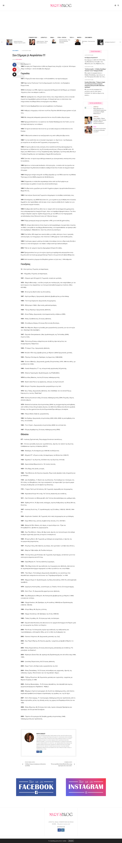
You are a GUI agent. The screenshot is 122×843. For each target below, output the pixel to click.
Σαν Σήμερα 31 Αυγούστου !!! (28, 55)
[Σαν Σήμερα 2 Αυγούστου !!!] (98, 42)
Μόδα (52, 37)
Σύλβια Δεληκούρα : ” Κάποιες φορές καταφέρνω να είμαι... (40, 42)
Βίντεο (79, 37)
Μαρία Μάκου (19, 59)
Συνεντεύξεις (33, 37)
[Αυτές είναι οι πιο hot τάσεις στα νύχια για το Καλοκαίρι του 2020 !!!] (89, 129)
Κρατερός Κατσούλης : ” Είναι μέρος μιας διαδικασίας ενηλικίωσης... (62, 41)
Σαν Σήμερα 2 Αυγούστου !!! (107, 42)
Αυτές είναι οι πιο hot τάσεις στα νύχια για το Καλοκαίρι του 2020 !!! (99, 130)
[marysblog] (61, 5)
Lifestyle (44, 37)
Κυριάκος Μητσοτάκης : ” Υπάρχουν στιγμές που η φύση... (17, 42)
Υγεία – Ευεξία (61, 37)
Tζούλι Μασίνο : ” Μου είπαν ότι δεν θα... (86, 42)
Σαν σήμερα (88, 37)
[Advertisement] (61, 23)
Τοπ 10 (71, 37)
